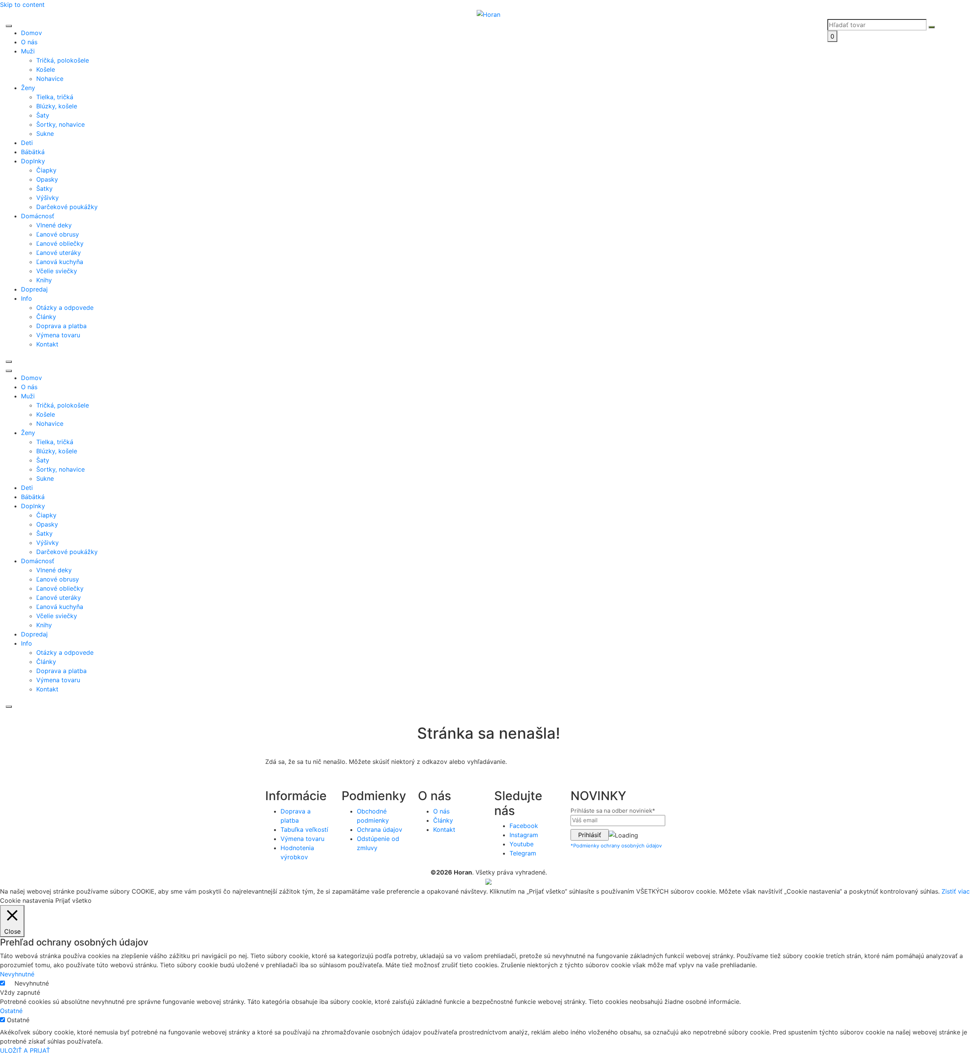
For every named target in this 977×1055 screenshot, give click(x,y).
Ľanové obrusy (57, 234)
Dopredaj (34, 289)
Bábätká (33, 152)
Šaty (42, 115)
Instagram (523, 835)
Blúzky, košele (56, 106)
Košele (45, 69)
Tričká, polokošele (62, 60)
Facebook (523, 826)
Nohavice (49, 78)
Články (46, 317)
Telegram (522, 853)
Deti (27, 143)
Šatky (44, 188)
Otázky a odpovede (65, 307)
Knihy (44, 280)
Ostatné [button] (11, 1011)
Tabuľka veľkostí (304, 829)
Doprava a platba (61, 326)
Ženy (28, 88)
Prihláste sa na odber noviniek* (613, 810)
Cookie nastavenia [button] (26, 900)
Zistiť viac (956, 891)
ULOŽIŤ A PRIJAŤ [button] (25, 1050)
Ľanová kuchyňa (59, 262)
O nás (29, 42)
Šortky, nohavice (60, 124)
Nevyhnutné (32, 983)
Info (26, 298)
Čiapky (46, 170)
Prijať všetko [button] (73, 900)
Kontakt (47, 344)
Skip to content (22, 4)
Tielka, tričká (54, 97)
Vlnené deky (54, 225)
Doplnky (33, 161)
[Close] (9, 362)
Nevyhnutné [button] (17, 974)
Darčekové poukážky (67, 207)
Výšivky (47, 197)
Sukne (45, 133)
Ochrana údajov (379, 829)
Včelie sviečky (56, 271)
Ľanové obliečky (60, 243)
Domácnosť (37, 216)
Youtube (521, 844)
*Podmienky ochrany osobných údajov (616, 845)
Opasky (47, 179)
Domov (31, 33)
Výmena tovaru (58, 335)
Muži (28, 51)
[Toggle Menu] (9, 26)
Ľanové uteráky (58, 252)
